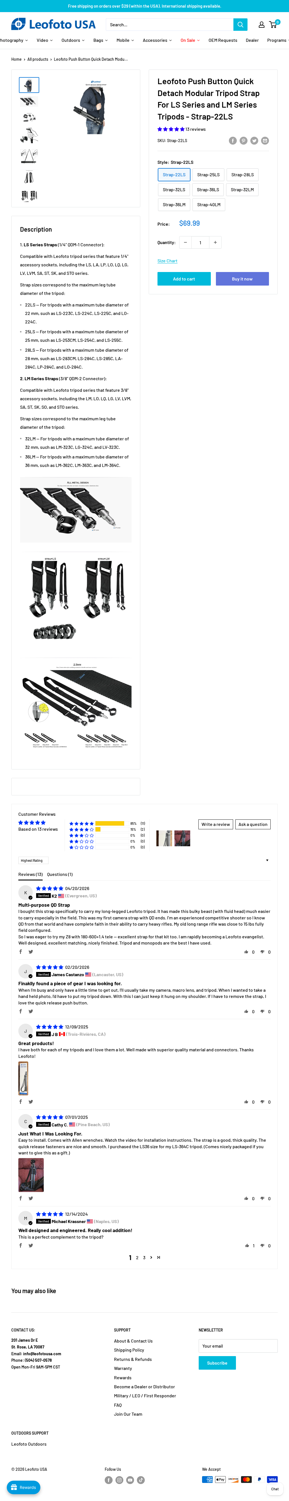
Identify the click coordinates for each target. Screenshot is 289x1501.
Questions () (60, 874)
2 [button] (137, 1257)
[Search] (240, 24)
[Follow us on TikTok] (141, 1480)
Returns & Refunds (133, 1359)
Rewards (123, 1377)
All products (37, 59)
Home (16, 59)
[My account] (261, 24)
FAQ (118, 1405)
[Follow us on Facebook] (109, 1480)
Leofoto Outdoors (29, 1443)
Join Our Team (128, 1414)
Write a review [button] (216, 824)
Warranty (123, 1368)
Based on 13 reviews (38, 829)
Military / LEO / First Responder (145, 1395)
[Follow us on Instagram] (119, 1480)
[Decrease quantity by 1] (185, 242)
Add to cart (184, 278)
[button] (171, 129)
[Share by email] (265, 140)
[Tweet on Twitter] (254, 140)
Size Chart (167, 260)
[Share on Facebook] (233, 140)
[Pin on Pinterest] (244, 140)
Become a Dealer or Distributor (144, 1386)
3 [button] (144, 1257)
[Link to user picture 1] (23, 1078)
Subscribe (217, 1362)
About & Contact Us (133, 1340)
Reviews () (30, 874)
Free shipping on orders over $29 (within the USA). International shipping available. (144, 5)
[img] (50, 888)
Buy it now (242, 278)
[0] (273, 24)
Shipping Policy (129, 1349)
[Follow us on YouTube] (130, 1480)
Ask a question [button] (253, 824)
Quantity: (166, 242)
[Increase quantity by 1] (215, 242)
